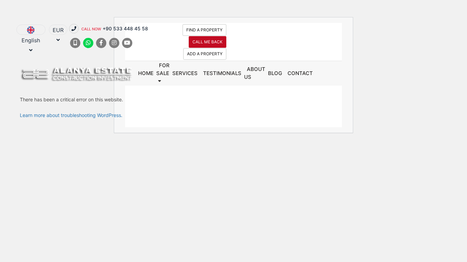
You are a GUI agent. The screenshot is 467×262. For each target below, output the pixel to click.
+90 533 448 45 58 (114, 28)
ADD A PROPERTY (205, 53)
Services (185, 73)
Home (146, 73)
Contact (300, 73)
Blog (275, 73)
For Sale (163, 69)
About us (254, 73)
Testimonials (222, 73)
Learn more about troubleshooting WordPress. (71, 115)
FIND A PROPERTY (204, 29)
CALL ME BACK (207, 41)
